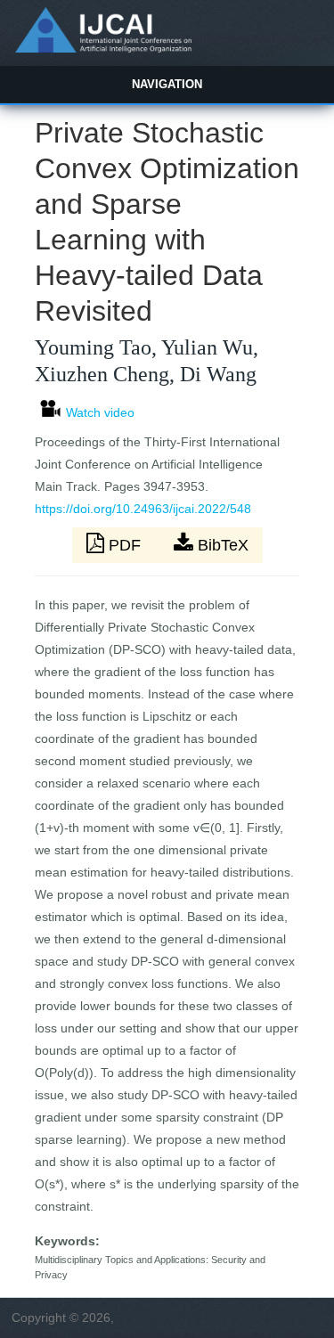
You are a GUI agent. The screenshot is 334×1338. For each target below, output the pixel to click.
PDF (124, 545)
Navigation (167, 84)
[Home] (103, 48)
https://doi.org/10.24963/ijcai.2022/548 (143, 509)
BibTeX (220, 545)
